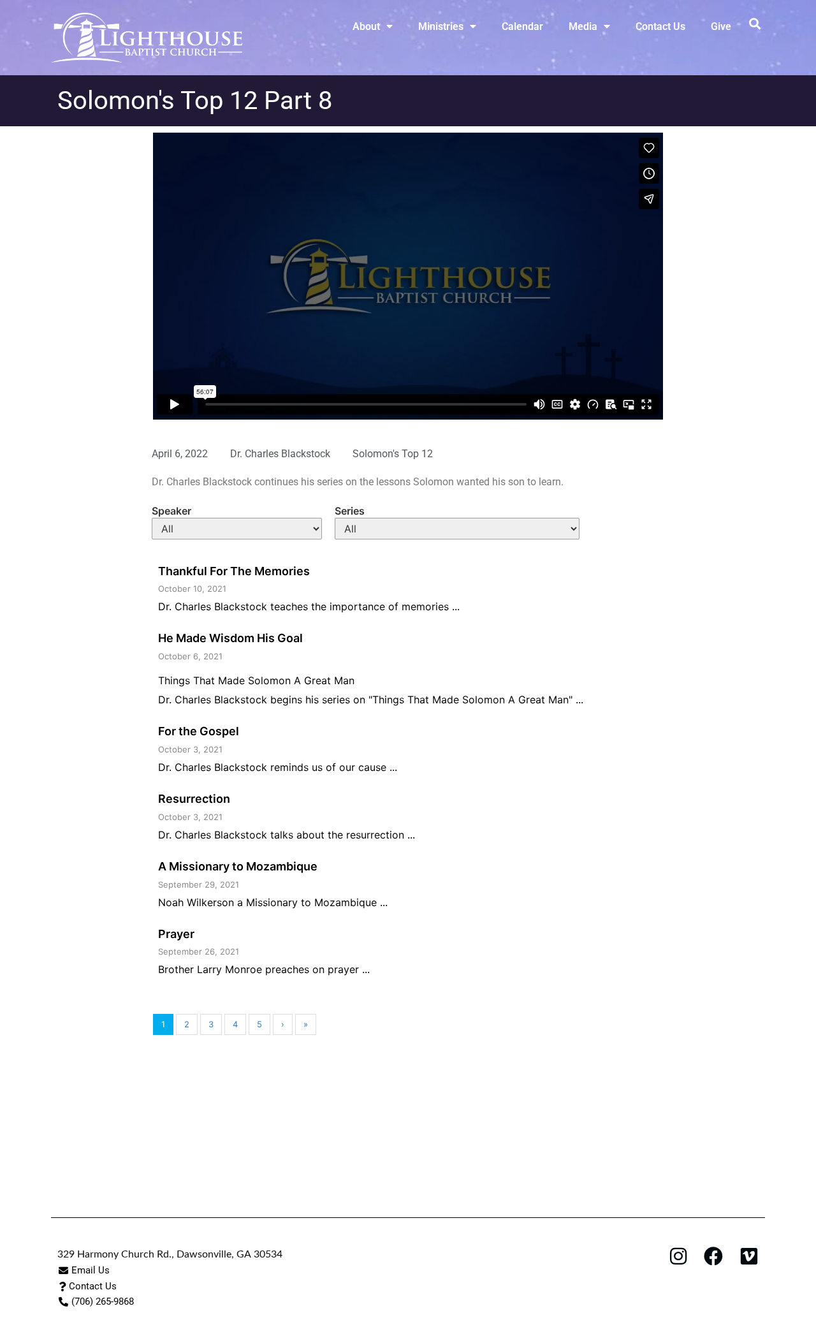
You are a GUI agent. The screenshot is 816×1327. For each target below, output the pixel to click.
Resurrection (194, 798)
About (366, 26)
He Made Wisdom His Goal (230, 638)
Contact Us (660, 26)
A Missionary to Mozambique (237, 866)
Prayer (176, 934)
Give (721, 26)
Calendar (522, 26)
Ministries (440, 26)
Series (350, 511)
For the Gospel (198, 731)
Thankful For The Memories (234, 571)
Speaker (171, 511)
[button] (754, 23)
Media (583, 26)
